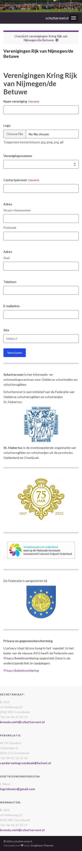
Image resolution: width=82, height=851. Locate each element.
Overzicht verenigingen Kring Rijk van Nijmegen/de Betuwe (41, 38)
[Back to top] (71, 840)
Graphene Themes (42, 845)
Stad (6, 258)
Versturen (14, 353)
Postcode (9, 227)
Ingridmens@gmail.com (17, 789)
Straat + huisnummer (17, 210)
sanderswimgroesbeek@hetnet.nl (25, 763)
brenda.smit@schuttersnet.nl (22, 722)
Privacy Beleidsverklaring (21, 670)
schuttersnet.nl (57, 18)
